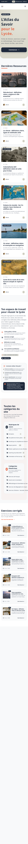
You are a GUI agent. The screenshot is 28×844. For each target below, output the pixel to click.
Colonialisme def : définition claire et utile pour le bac (12, 169)
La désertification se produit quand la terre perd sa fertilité (18, 528)
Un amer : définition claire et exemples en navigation (13, 244)
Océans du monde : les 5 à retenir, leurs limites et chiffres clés (13, 207)
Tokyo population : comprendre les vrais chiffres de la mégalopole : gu (17, 595)
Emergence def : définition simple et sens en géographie (18, 577)
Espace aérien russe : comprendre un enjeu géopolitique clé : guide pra (18, 562)
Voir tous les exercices (7, 519)
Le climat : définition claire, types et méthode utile (13, 132)
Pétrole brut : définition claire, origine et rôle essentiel (12, 94)
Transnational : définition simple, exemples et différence (18, 544)
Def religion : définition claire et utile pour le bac (18, 609)
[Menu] (25, 6)
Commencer (13, 50)
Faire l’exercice (21, 535)
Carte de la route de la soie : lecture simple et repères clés (14, 282)
